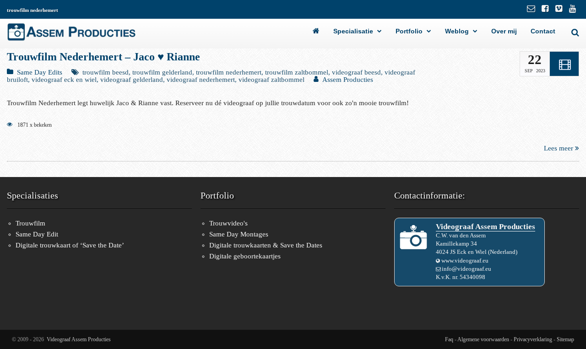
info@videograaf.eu (466, 268)
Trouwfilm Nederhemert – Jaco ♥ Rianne (103, 56)
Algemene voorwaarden (483, 339)
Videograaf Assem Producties (79, 339)
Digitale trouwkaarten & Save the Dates (265, 245)
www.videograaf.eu (464, 260)
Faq (449, 339)
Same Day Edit (37, 234)
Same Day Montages (238, 234)
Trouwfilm (30, 223)
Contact (543, 31)
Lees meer (559, 148)
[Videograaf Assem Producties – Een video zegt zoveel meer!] (321, 31)
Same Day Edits (39, 72)
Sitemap (565, 339)
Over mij (504, 31)
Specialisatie (353, 31)
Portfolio (409, 31)
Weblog (457, 31)
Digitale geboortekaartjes (245, 256)
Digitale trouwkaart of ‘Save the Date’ (70, 245)
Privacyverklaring (533, 339)
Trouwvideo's (228, 223)
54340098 (472, 277)
